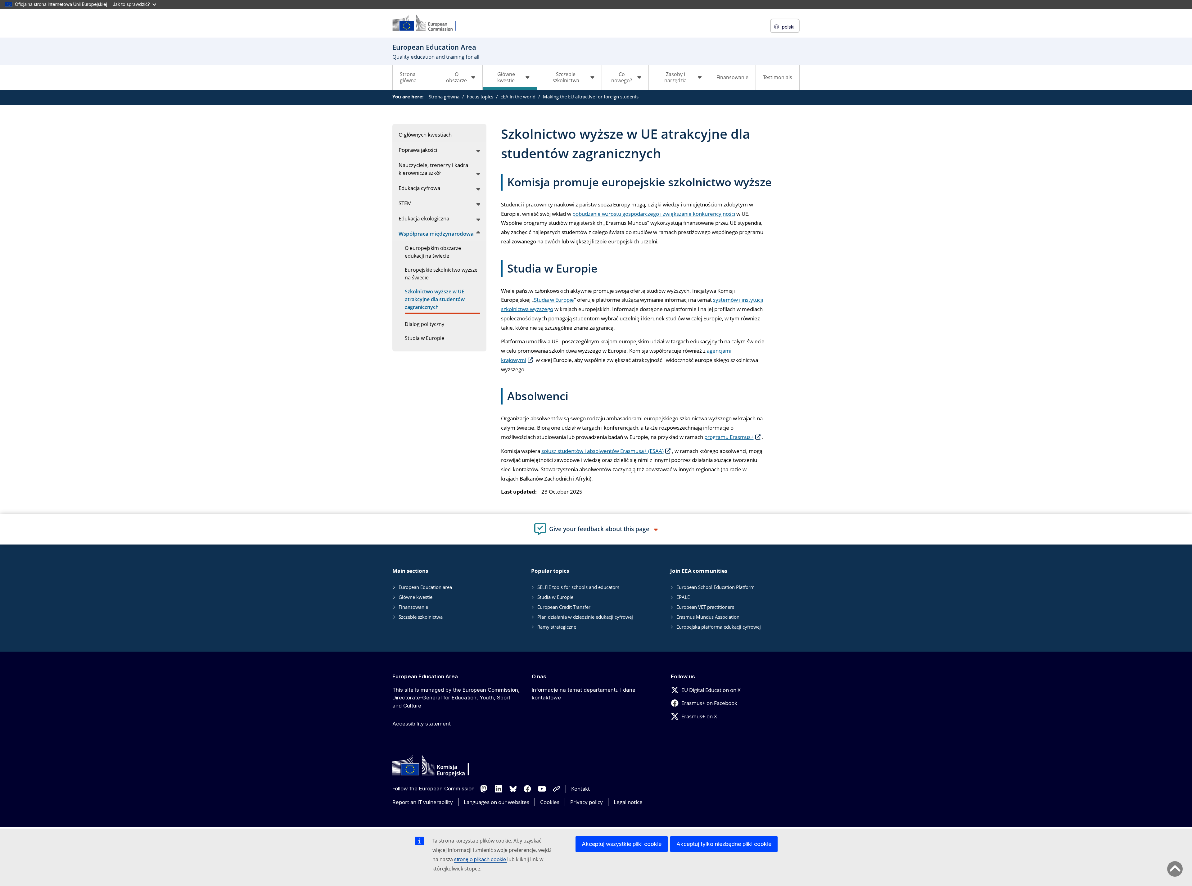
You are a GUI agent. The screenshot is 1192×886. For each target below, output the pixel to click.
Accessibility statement (421, 724)
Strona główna (408, 77)
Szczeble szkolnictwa (421, 617)
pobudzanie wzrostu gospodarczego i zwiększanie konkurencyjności (653, 213)
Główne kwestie (415, 597)
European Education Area (425, 676)
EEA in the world (517, 96)
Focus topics (480, 96)
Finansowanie (732, 77)
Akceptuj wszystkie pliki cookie (621, 844)
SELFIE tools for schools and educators (578, 587)
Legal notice (628, 802)
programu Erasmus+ (729, 437)
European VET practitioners (705, 607)
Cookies (549, 802)
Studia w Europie (554, 299)
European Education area (425, 587)
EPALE (683, 597)
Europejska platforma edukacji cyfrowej (718, 627)
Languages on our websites (496, 802)
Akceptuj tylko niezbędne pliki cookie (723, 844)
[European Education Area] (428, 23)
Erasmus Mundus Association (707, 617)
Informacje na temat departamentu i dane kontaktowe (583, 694)
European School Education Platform (715, 587)
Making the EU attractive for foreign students (591, 96)
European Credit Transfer (563, 607)
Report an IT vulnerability (422, 802)
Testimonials (777, 77)
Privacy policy (586, 802)
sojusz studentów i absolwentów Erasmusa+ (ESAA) (602, 450)
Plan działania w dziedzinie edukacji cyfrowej (585, 617)
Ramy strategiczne (556, 627)
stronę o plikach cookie (480, 859)
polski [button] (788, 27)
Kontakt (580, 788)
